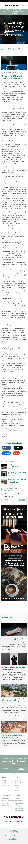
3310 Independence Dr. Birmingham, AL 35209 (14, 832)
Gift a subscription (18, 801)
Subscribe (17, 798)
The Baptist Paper (23, 1)
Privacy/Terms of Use (6, 835)
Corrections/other (5, 803)
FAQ (15, 835)
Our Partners (4, 783)
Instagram (6, 51)
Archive (16, 783)
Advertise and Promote (6, 785)
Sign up (22, 499)
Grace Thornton (19, 49)
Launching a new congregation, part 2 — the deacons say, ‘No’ (17, 465)
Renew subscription (19, 800)
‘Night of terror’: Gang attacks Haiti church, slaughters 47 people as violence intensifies (17, 481)
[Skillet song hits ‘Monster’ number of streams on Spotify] (4, 473)
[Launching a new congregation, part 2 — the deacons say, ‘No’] (4, 466)
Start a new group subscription (18, 807)
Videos (16, 792)
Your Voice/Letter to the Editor (8, 800)
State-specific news (18, 782)
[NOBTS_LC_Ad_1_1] (14, 528)
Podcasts (17, 790)
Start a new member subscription (19, 804)
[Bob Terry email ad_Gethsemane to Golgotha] (14, 577)
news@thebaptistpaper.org (14, 839)
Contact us (4, 788)
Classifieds (14, 13)
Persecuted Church (18, 788)
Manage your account (19, 810)
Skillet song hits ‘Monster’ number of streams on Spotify (17, 473)
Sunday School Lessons (18, 11)
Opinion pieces (18, 785)
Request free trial (18, 811)
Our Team (4, 782)
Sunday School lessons (19, 787)
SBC (20, 51)
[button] (25, 5)
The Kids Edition (17, 9)
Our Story (4, 780)
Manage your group (19, 808)
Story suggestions (5, 798)
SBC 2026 (9, 9)
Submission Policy (5, 805)
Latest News (7, 11)
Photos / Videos (5, 801)
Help (12, 835)
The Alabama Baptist (5, 1)
